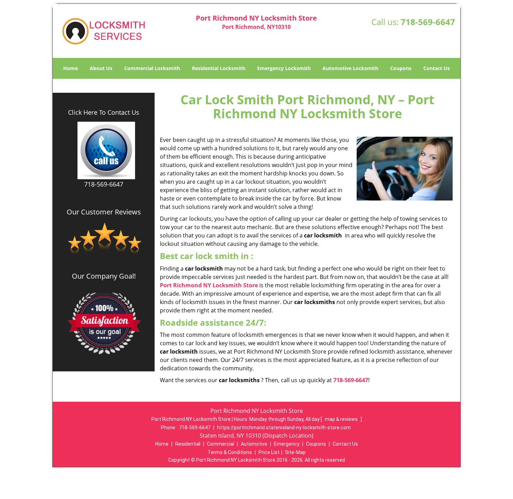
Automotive (254, 444)
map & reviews (342, 419)
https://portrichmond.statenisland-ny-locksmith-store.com (284, 427)
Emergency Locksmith (284, 68)
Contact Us (436, 68)
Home (70, 68)
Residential (187, 444)
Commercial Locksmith (152, 68)
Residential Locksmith (218, 68)
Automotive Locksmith (350, 68)
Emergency (286, 444)
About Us (101, 68)
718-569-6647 (428, 22)
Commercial (220, 444)
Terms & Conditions (230, 452)
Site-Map (295, 452)
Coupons (400, 68)
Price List (269, 452)
